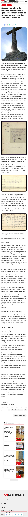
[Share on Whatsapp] (9, 25)
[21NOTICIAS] (9, 1)
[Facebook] (2, 507)
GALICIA (18, 438)
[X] (4, 507)
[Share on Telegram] (18, 514)
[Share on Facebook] (4, 25)
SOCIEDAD (19, 477)
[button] (16, 1)
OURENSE (4, 5)
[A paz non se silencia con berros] (20, 446)
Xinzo (18, 464)
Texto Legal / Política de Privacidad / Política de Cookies (14, 499)
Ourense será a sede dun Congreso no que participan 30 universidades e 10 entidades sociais (9, 471)
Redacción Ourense (7, 22)
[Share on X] (7, 25)
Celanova (9, 5)
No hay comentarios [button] (20, 415)
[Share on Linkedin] (12, 25)
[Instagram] (7, 507)
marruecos (10, 402)
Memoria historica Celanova (7, 404)
